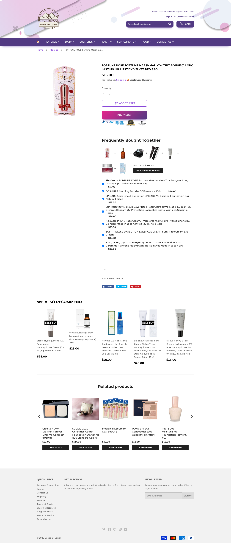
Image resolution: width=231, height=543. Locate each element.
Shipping (121, 80)
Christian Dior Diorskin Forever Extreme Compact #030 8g (53, 433)
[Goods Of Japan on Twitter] (103, 529)
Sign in (169, 17)
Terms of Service (45, 504)
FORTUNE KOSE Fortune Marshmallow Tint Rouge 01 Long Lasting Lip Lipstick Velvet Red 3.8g (147, 182)
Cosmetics (86, 41)
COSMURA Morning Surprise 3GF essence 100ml (134, 191)
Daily (68, 41)
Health (105, 41)
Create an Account (185, 17)
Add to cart (55, 447)
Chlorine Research (46, 508)
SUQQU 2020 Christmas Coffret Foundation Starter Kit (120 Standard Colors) (85, 433)
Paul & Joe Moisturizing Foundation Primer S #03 (174, 433)
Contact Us (164, 41)
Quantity (106, 88)
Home (40, 50)
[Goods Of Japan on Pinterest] (114, 529)
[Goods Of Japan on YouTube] (125, 529)
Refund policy (44, 519)
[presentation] (39, 416)
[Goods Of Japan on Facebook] (109, 529)
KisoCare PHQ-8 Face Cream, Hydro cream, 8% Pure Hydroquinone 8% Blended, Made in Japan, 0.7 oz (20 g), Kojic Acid (148, 222)
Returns (41, 500)
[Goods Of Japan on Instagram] (120, 529)
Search (40, 489)
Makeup (54, 50)
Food (146, 41)
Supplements (126, 41)
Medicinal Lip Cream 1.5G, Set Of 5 (114, 430)
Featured (51, 41)
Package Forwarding (48, 485)
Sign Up (188, 496)
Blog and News (45, 511)
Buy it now (124, 115)
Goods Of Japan (53, 538)
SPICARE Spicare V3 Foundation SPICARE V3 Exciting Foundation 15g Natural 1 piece (147, 197)
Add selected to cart (148, 170)
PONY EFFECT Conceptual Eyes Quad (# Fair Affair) (143, 431)
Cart (187, 23)
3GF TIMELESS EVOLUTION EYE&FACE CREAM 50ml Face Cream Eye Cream (147, 233)
